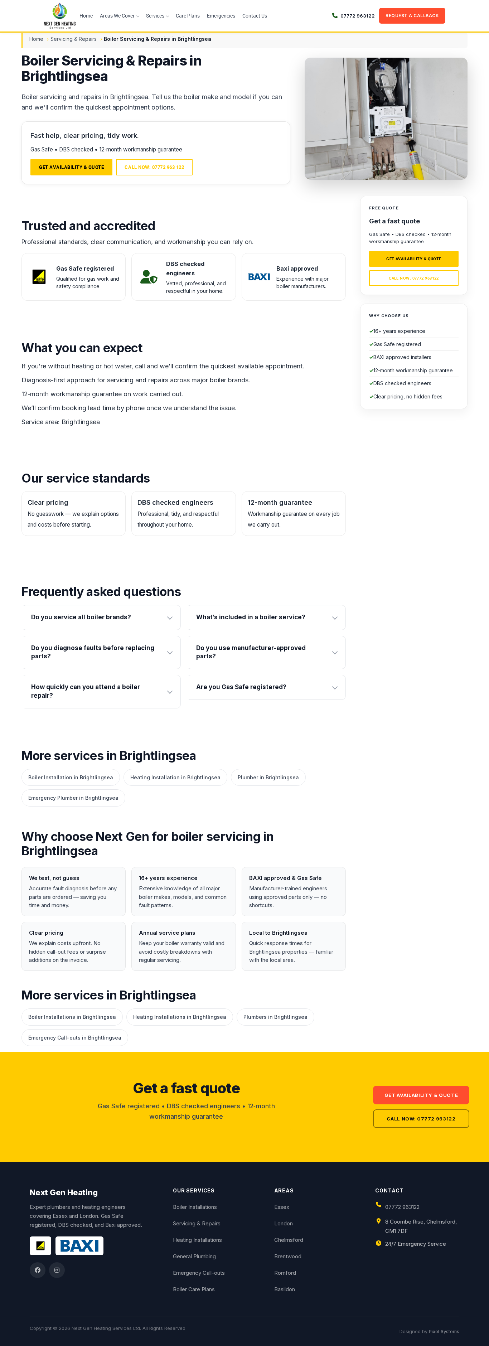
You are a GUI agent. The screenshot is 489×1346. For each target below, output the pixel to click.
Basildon (284, 1289)
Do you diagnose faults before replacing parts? (92, 652)
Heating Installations (197, 1239)
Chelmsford (288, 1239)
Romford (285, 1272)
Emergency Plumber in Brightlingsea (73, 798)
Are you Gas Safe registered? (241, 687)
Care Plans (188, 15)
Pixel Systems (444, 1331)
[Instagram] (57, 1270)
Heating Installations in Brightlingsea (179, 1017)
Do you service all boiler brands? (81, 617)
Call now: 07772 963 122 (154, 167)
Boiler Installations (195, 1207)
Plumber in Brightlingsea (268, 777)
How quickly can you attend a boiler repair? (85, 691)
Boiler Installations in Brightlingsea (72, 1017)
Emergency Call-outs (199, 1272)
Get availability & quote (71, 167)
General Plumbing (194, 1256)
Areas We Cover (117, 15)
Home (86, 15)
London (283, 1223)
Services (155, 15)
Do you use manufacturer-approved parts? (251, 652)
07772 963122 (402, 1207)
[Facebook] (37, 1270)
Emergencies (221, 15)
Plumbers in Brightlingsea (275, 1017)
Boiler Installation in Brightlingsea (70, 777)
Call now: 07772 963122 (414, 278)
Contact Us (254, 15)
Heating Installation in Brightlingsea (175, 777)
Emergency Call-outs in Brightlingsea (74, 1038)
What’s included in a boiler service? (250, 617)
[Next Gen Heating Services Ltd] (60, 15)
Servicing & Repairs (73, 39)
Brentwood (287, 1256)
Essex (281, 1207)
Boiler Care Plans (194, 1289)
